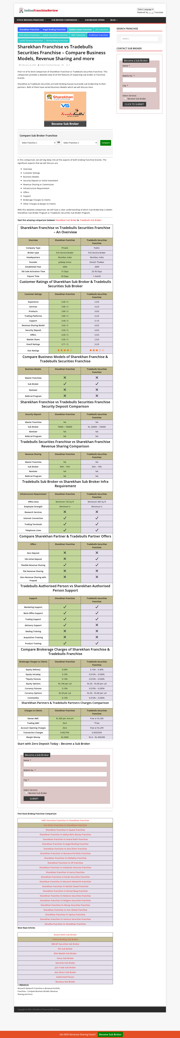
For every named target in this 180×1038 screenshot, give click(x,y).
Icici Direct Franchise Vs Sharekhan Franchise (65, 825)
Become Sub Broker (110, 1034)
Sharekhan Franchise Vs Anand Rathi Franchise (65, 839)
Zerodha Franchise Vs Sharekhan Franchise (65, 924)
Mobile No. (29, 770)
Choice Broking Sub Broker (65, 939)
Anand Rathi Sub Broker (65, 934)
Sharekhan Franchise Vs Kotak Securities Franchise (65, 877)
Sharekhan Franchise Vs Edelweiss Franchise (65, 858)
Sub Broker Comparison (64, 20)
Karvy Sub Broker (65, 958)
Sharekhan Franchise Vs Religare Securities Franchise (65, 900)
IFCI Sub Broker (65, 948)
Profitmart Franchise (98, 35)
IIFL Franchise (101, 29)
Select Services (30, 790)
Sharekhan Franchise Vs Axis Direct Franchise (65, 848)
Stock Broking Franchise (30, 20)
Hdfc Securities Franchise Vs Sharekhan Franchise (65, 820)
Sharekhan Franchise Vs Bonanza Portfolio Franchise (65, 853)
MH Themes (55, 1009)
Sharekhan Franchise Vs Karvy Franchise (65, 872)
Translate (158, 12)
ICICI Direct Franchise (29, 35)
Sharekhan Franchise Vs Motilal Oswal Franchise (65, 886)
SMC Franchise (78, 35)
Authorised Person (65, 977)
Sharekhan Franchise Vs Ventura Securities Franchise (65, 919)
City (26, 780)
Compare (106, 142)
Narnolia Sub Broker (65, 963)
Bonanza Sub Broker (65, 981)
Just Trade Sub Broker (65, 967)
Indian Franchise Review (50, 65)
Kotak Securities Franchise (55, 35)
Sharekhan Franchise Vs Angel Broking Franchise (65, 844)
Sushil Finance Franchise (31, 40)
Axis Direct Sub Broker (65, 972)
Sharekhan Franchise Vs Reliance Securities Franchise (65, 895)
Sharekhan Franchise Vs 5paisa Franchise (65, 830)
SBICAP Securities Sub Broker (65, 944)
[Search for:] (139, 38)
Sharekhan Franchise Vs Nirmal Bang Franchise (65, 891)
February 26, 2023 (28, 65)
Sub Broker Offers (95, 20)
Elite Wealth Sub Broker (65, 953)
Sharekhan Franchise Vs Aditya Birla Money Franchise (65, 834)
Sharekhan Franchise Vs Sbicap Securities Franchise (65, 905)
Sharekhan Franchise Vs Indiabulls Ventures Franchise (65, 867)
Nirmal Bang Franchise (57, 40)
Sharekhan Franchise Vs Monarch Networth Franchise (65, 881)
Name (27, 760)
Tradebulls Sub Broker (90, 220)
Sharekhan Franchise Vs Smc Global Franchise (65, 910)
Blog (113, 20)
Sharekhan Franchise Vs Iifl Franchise (65, 862)
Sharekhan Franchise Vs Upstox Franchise (65, 914)
